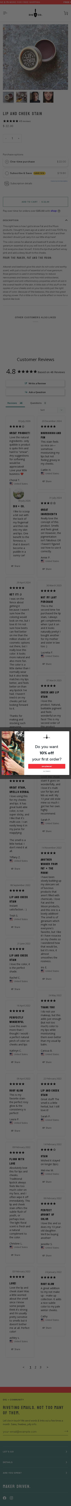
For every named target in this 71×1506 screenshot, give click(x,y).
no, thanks (46, 771)
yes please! (47, 766)
